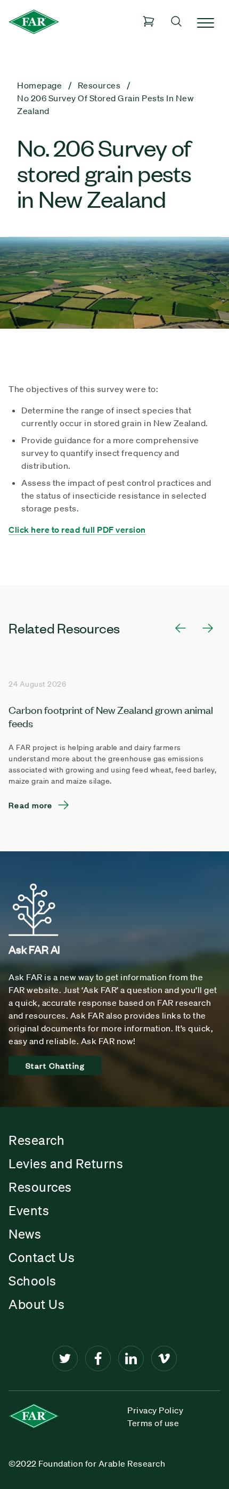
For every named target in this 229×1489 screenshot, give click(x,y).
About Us (36, 1304)
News (25, 1233)
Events (29, 1210)
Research (36, 1140)
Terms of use (153, 1423)
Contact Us (42, 1257)
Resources (40, 1186)
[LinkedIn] (131, 1358)
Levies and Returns (66, 1163)
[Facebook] (98, 1358)
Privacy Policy (155, 1410)
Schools (32, 1280)
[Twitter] (65, 1358)
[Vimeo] (164, 1358)
